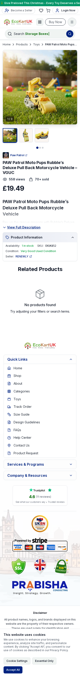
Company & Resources (27, 475)
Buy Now (55, 22)
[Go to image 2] (40, 148)
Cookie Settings (17, 661)
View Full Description (23, 227)
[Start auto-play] (40, 117)
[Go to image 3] (43, 148)
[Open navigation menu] (72, 22)
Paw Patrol (17, 155)
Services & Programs (25, 464)
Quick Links (17, 359)
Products (22, 44)
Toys (36, 44)
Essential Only (44, 661)
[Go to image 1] (37, 148)
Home (7, 44)
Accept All (13, 669)
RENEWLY (22, 256)
